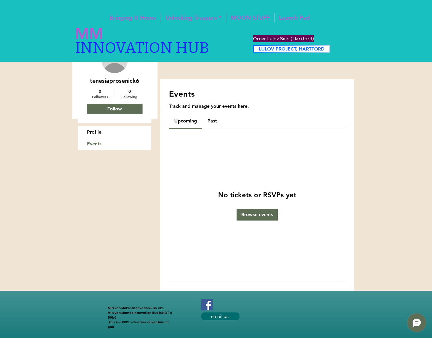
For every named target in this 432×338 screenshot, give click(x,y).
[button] (294, 17)
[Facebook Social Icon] (207, 304)
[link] (185, 121)
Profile (94, 132)
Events (94, 144)
